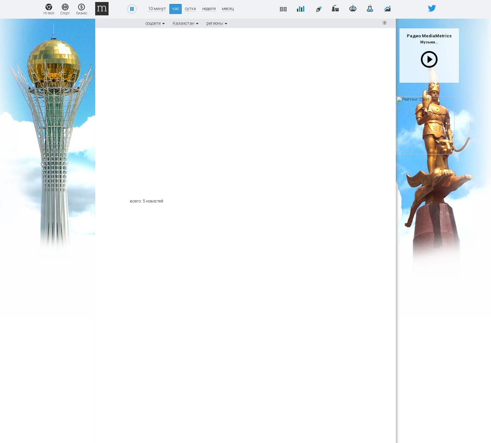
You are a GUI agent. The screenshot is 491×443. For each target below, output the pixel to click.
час (175, 8)
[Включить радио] (429, 59)
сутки (190, 8)
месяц (228, 8)
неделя (209, 8)
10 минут (157, 8)
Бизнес (81, 13)
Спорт (65, 13)
